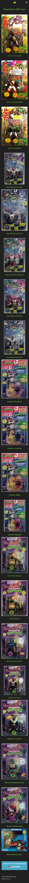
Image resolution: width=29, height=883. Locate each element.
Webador (9, 878)
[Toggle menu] (26, 2)
